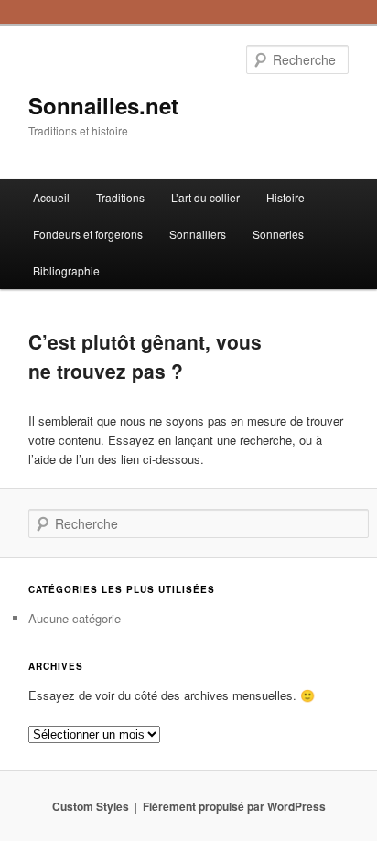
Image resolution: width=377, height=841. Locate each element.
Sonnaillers (197, 234)
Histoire (285, 197)
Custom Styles (90, 806)
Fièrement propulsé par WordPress (234, 806)
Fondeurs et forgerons (88, 234)
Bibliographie (66, 270)
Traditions (120, 197)
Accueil (51, 197)
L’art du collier (205, 197)
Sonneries (278, 234)
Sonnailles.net (103, 105)
